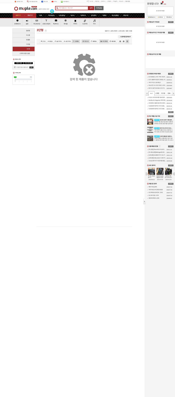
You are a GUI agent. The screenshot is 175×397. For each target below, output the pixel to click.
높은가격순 (59, 41)
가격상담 (99, 8)
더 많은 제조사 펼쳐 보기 (22, 67)
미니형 (28, 35)
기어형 (28, 44)
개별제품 (113, 41)
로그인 (91, 1)
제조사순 (86, 41)
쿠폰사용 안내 (169, 17)
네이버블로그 (66, 1)
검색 (91, 8)
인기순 (44, 41)
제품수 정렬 (19, 63)
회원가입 (97, 1)
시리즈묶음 (105, 41)
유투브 (55, 1)
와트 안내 (161, 17)
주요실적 (115, 1)
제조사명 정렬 (28, 63)
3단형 (28, 49)
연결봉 (28, 40)
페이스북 (46, 1)
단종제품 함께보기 (126, 37)
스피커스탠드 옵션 (25, 53)
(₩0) (165, 4)
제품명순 (94, 41)
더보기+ (170, 22)
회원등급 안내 (152, 17)
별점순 (51, 41)
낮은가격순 (68, 41)
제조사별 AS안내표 (33, 1)
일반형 (28, 31)
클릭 (31, 67)
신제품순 (77, 41)
